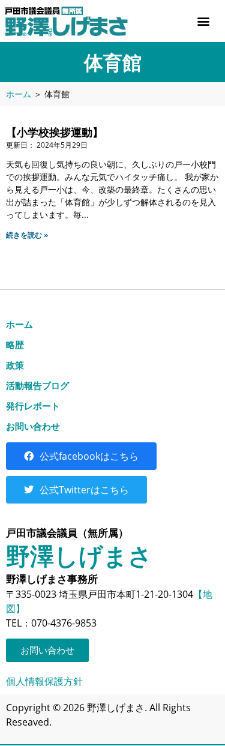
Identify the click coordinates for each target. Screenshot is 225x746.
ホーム (18, 94)
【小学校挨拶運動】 (54, 132)
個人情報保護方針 (44, 681)
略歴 (15, 344)
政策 (15, 365)
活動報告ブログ (37, 385)
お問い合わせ (33, 426)
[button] (203, 21)
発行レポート (33, 406)
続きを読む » (27, 235)
